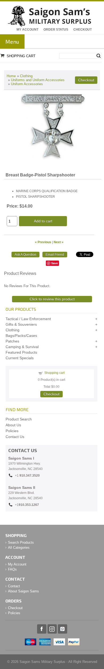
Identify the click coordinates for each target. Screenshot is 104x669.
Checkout (82, 29)
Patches (12, 341)
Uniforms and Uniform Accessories (38, 80)
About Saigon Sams (23, 591)
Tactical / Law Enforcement (28, 319)
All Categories (19, 548)
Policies (12, 431)
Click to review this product (52, 299)
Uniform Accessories (27, 84)
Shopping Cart (21, 56)
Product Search (19, 419)
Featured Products (21, 352)
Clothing (26, 76)
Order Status (55, 29)
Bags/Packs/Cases (21, 335)
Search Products (21, 542)
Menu (12, 41)
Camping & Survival (22, 347)
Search (98, 56)
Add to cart (43, 221)
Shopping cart (54, 373)
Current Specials (20, 358)
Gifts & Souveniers (21, 324)
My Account (27, 29)
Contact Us (15, 437)
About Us (13, 425)
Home (11, 76)
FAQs (12, 569)
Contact (14, 586)
